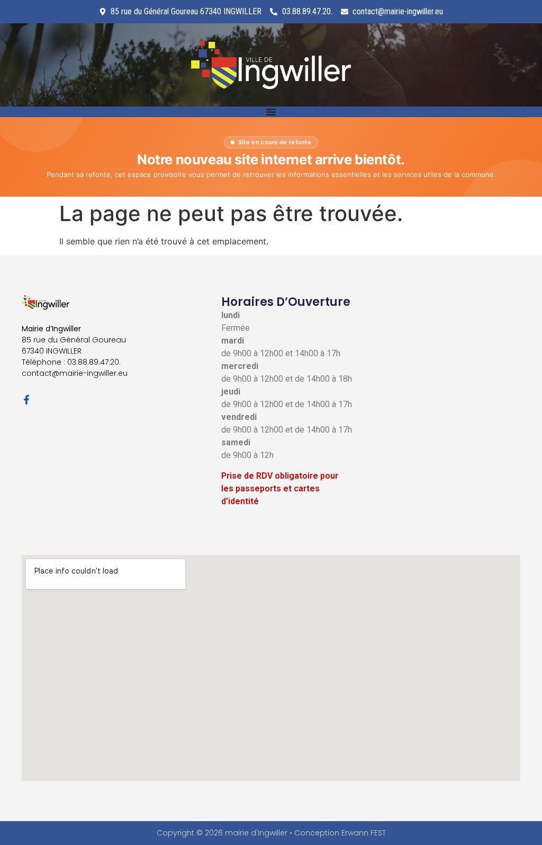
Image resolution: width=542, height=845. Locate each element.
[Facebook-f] (26, 399)
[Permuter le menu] (271, 112)
